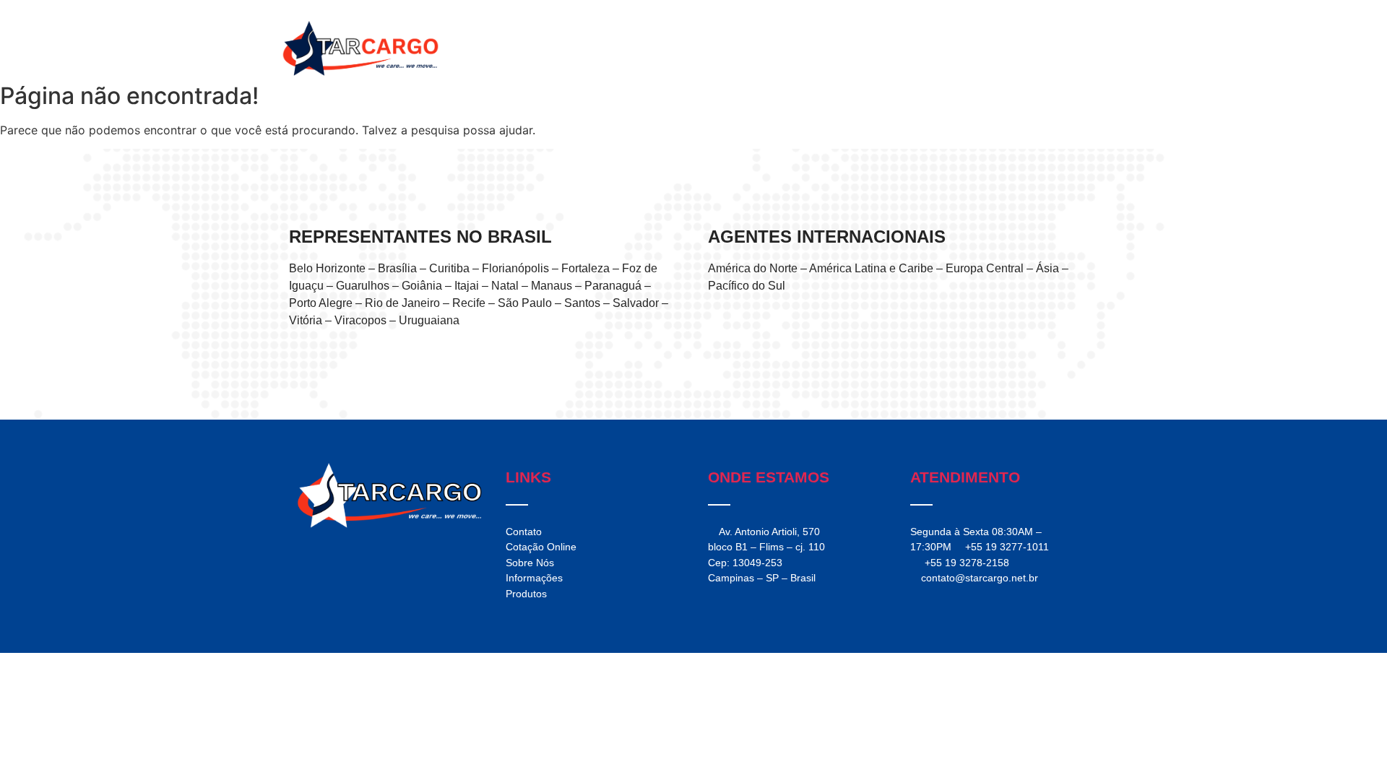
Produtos (867, 48)
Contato (1012, 48)
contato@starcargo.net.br (979, 578)
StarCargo (735, 48)
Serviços (802, 48)
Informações (940, 48)
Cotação (1074, 48)
